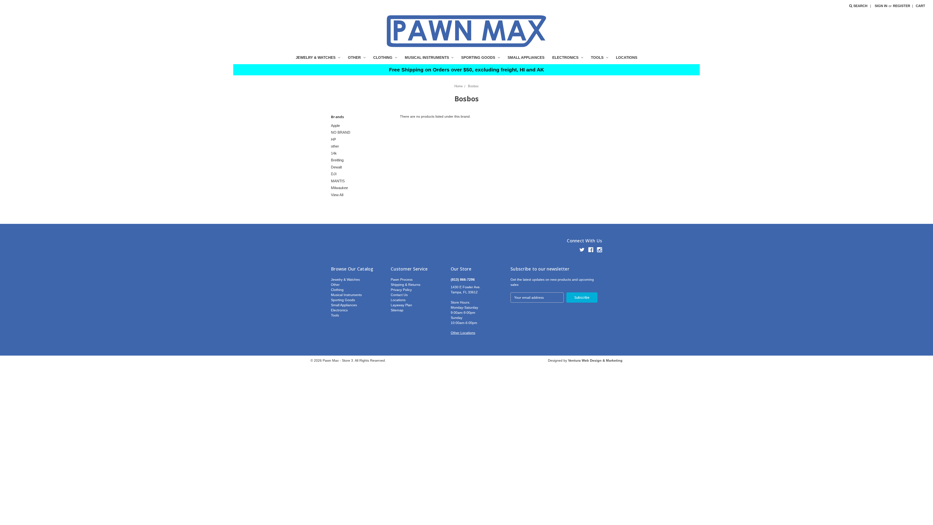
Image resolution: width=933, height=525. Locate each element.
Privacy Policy (401, 290)
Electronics (565, 57)
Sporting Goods (478, 57)
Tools (597, 57)
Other (354, 57)
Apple (335, 125)
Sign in (881, 6)
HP (333, 139)
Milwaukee (339, 188)
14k (334, 153)
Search (859, 6)
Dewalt (336, 167)
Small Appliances (526, 57)
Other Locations (463, 333)
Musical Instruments (427, 57)
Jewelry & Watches (316, 57)
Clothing (382, 57)
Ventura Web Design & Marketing (595, 360)
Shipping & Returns (405, 285)
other (335, 146)
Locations (626, 57)
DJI (334, 174)
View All (337, 195)
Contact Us (399, 295)
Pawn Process (402, 279)
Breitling (337, 160)
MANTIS (338, 181)
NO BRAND (340, 132)
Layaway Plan (401, 305)
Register (901, 6)
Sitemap (397, 310)
